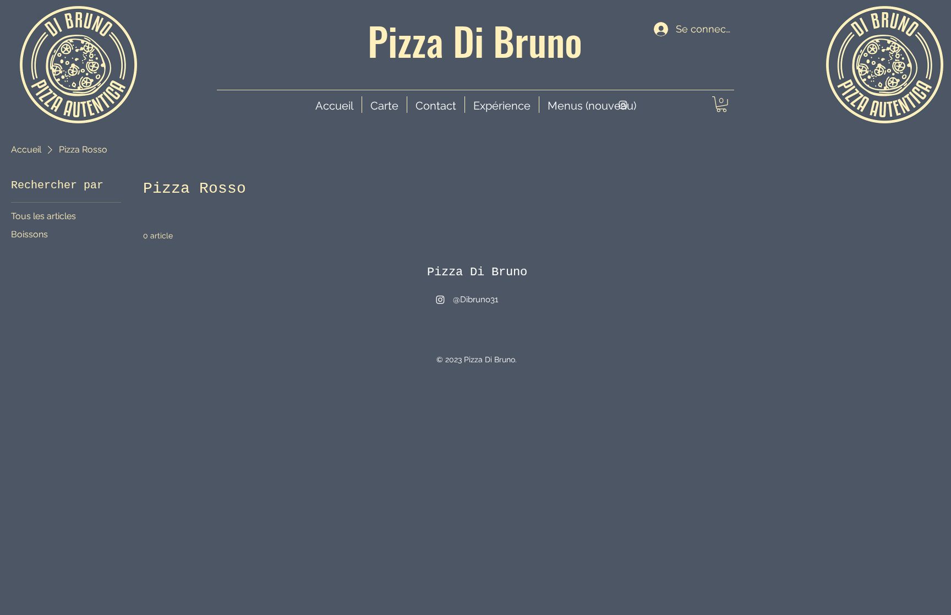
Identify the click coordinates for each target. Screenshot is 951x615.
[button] (721, 104)
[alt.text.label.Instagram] (622, 104)
